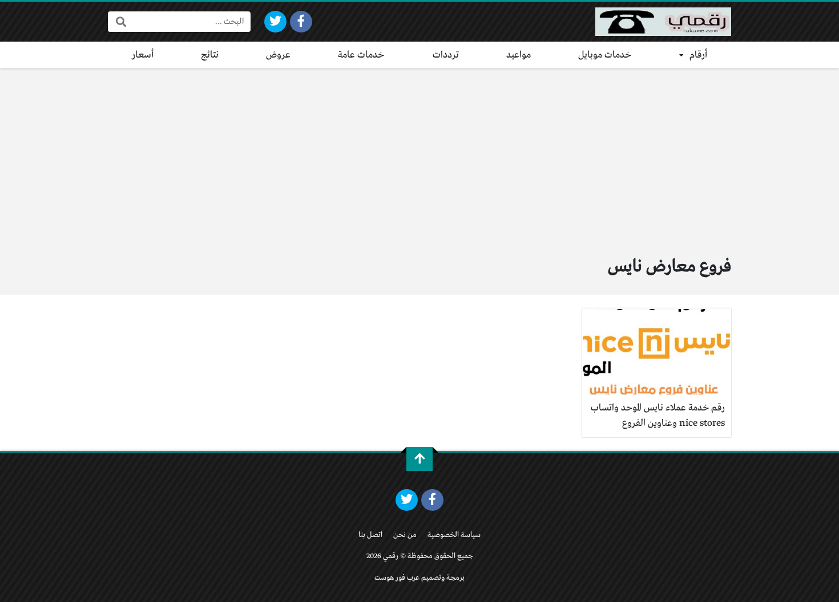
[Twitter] (275, 21)
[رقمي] (663, 21)
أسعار (143, 55)
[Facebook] (301, 21)
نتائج (210, 55)
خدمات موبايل (605, 55)
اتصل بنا (370, 535)
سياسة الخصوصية (454, 535)
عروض (278, 55)
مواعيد (518, 55)
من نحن (405, 535)
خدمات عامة (361, 55)
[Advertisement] (419, 154)
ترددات (446, 55)
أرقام (698, 55)
